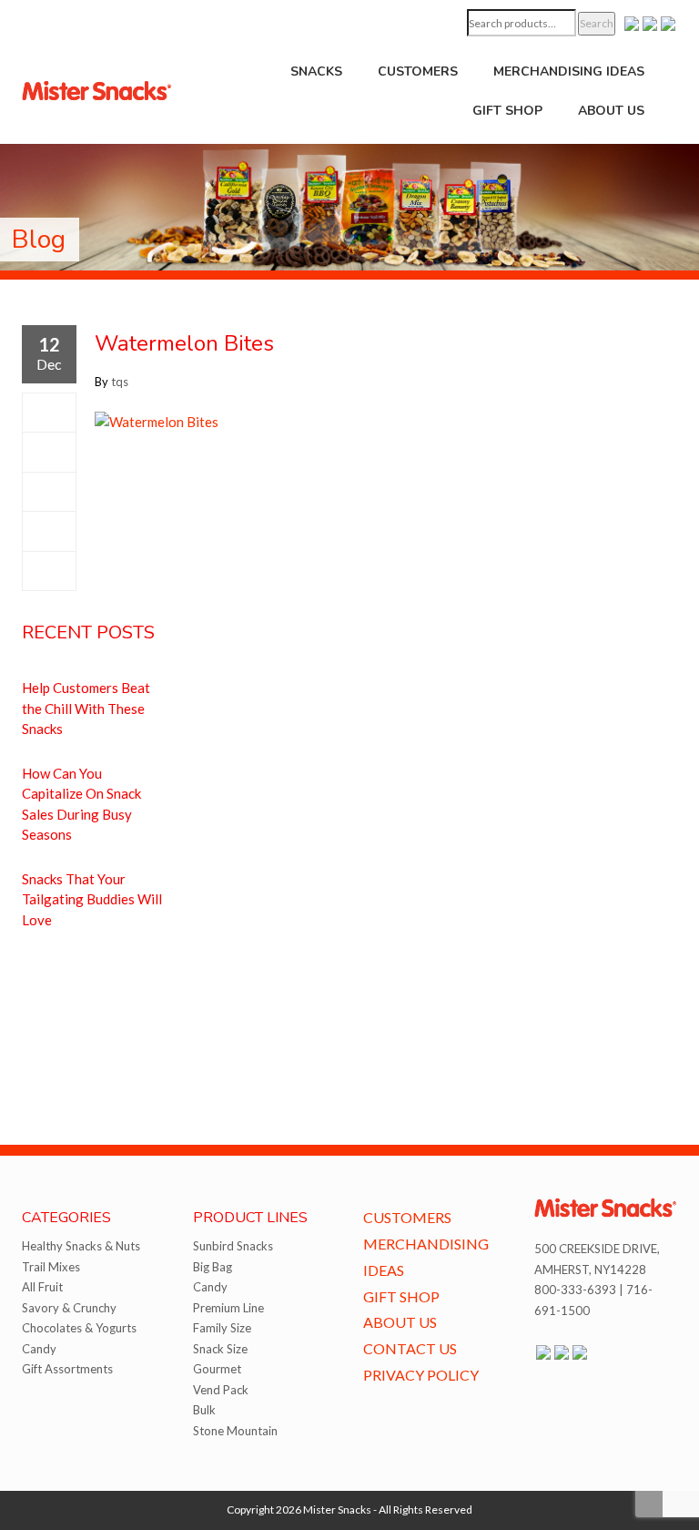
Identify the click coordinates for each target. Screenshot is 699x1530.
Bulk (204, 1409)
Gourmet (217, 1369)
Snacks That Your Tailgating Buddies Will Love (92, 899)
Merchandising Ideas (568, 71)
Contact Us (410, 1348)
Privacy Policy (421, 1374)
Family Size (222, 1328)
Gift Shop (507, 110)
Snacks (316, 71)
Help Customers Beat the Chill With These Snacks (86, 708)
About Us (611, 110)
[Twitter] (49, 452)
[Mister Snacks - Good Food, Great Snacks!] (97, 89)
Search (596, 23)
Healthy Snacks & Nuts (81, 1246)
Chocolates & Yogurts (79, 1328)
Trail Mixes (51, 1267)
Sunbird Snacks (233, 1246)
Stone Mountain (235, 1430)
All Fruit (42, 1287)
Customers (418, 71)
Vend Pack (220, 1389)
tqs (119, 381)
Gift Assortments (67, 1369)
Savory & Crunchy (69, 1307)
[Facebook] (49, 412)
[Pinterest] (49, 531)
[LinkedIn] (49, 571)
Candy (39, 1348)
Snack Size (220, 1348)
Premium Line (228, 1307)
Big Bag (212, 1267)
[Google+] (49, 492)
